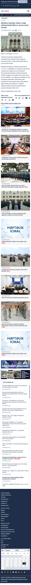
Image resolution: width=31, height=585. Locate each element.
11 (9, 561)
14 (21, 561)
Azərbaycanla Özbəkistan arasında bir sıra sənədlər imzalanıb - (14, 458)
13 (17, 561)
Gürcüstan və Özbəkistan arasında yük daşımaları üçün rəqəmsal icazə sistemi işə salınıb (14, 402)
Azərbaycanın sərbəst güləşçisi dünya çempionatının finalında (13, 478)
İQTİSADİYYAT (5, 499)
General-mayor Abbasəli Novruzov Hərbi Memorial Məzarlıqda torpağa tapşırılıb (15, 186)
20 (17, 563)
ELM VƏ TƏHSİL (5, 508)
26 (13, 565)
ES (11, 5)
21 (21, 563)
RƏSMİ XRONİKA (5, 493)
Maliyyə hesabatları (7, 529)
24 (4, 565)
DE (8, 5)
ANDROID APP (5, 545)
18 (9, 563)
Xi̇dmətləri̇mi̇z (5, 534)
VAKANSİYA (4, 536)
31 (4, 568)
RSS (2, 543)
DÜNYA (3, 512)
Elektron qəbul (6, 538)
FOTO (2, 520)
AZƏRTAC (15, 54)
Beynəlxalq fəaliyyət (8, 532)
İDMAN (3, 510)
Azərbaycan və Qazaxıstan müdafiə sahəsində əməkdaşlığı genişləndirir (15, 158)
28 (21, 565)
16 (28, 561)
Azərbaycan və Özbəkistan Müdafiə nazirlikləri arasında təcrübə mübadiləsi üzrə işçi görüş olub (15, 130)
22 (25, 563)
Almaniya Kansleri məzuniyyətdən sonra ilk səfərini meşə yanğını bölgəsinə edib (14, 409)
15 (25, 561)
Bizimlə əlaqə (5, 523)
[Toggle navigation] (28, 11)
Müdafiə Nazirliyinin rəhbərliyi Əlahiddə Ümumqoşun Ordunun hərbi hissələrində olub (14, 325)
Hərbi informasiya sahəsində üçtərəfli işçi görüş (15, 297)
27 (17, 565)
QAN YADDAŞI (5, 514)
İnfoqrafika (4, 516)
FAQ (2, 541)
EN (5, 5)
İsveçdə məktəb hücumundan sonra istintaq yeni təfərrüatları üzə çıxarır (14, 386)
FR (9, 5)
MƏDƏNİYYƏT (5, 505)
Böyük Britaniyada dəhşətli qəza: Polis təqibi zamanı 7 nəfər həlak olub (14, 464)
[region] (16, 436)
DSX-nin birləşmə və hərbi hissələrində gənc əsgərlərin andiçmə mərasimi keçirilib (14, 214)
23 (28, 563)
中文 (18, 5)
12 (13, 561)
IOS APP (3, 547)
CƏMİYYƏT (4, 503)
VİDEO (2, 518)
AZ (1, 5)
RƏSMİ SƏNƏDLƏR (6, 495)
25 (9, 565)
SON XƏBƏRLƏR (8, 382)
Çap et (13, 30)
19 (13, 563)
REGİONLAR (4, 501)
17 (4, 563)
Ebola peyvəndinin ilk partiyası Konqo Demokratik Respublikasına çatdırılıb (12, 451)
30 (28, 565)
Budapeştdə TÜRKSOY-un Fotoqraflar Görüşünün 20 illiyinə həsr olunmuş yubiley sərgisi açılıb (14, 423)
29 (25, 565)
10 (4, 561)
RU (3, 5)
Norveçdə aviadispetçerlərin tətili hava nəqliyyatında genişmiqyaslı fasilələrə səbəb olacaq (14, 394)
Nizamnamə (4, 527)
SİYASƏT (4, 18)
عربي (14, 5)
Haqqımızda (4, 525)
